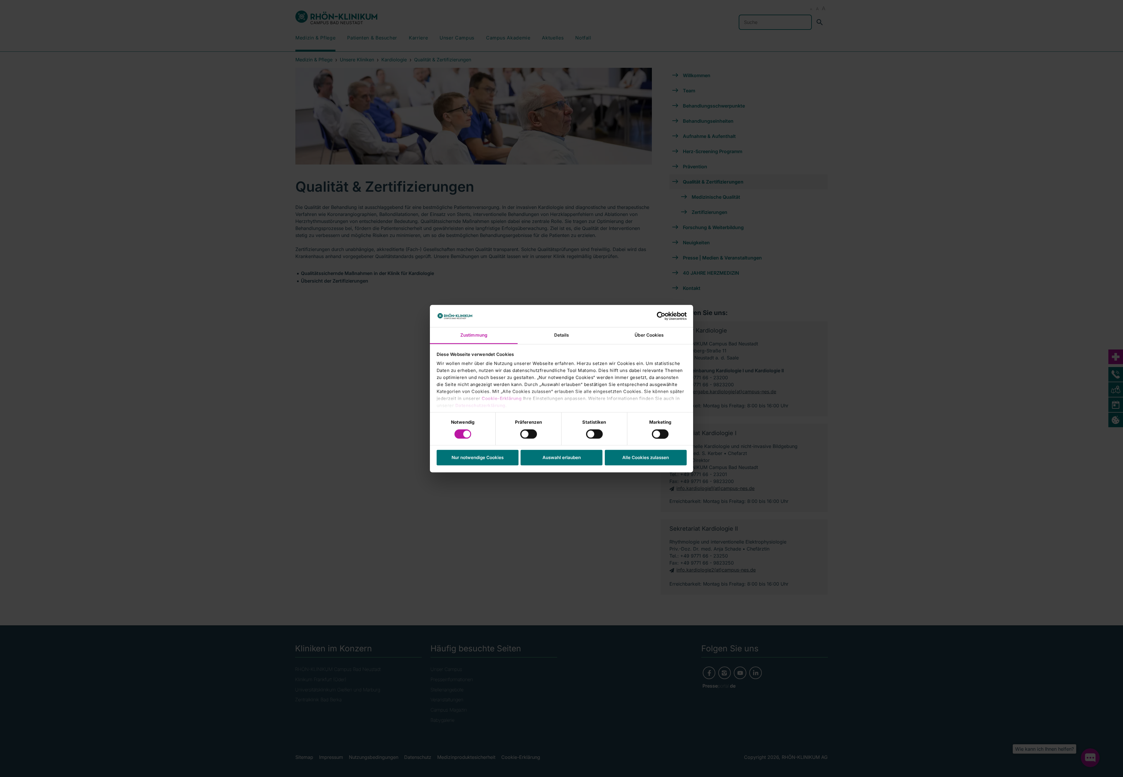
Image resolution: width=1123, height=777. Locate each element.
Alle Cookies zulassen (645, 458)
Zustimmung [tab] (473, 335)
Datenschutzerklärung (480, 406)
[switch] (528, 434)
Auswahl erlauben (561, 458)
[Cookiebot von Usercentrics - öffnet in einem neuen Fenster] (661, 316)
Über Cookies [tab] (649, 335)
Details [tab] (561, 335)
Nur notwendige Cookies (478, 458)
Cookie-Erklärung (501, 399)
